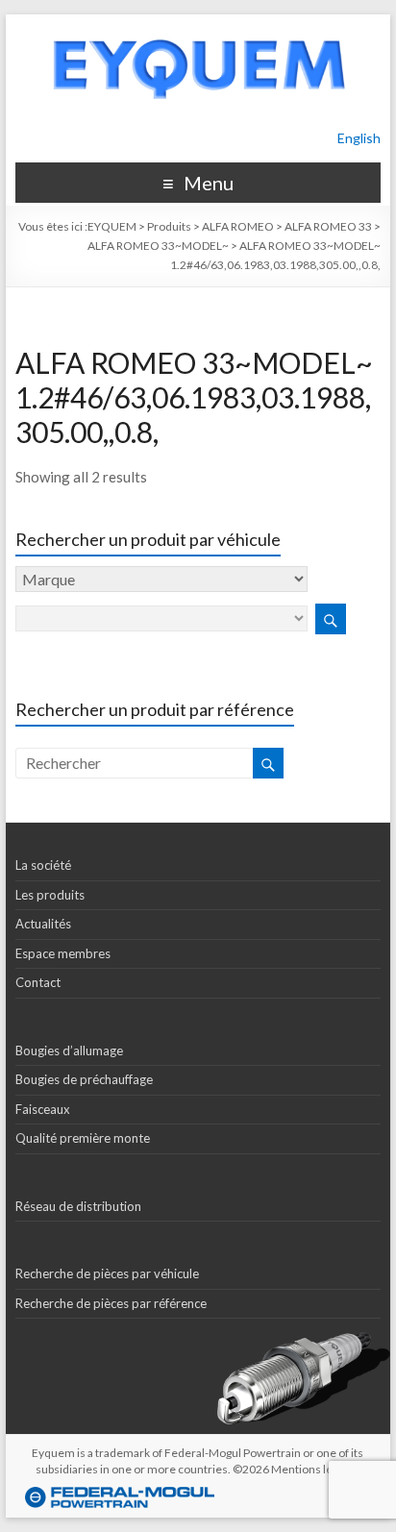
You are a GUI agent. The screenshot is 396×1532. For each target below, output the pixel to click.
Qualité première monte (82, 1138)
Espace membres (63, 953)
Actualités (43, 923)
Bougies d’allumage (69, 1050)
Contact (38, 982)
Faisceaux (42, 1109)
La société (43, 865)
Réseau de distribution (78, 1206)
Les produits (50, 894)
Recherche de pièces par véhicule (107, 1273)
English (359, 138)
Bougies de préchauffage (84, 1079)
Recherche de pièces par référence (111, 1303)
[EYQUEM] (198, 23)
